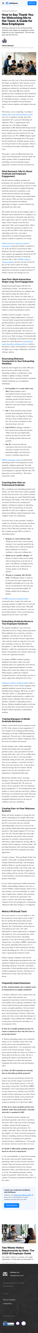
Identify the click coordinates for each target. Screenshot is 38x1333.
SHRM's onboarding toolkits (11, 460)
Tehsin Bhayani (8, 46)
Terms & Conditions (9, 1300)
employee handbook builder (22, 1195)
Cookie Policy (7, 1303)
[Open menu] (3, 3)
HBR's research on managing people (16, 598)
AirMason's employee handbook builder (15, 683)
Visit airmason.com (11, 1205)
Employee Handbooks (9, 11)
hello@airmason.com (17, 1275)
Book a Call (32, 3)
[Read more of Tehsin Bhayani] (4, 40)
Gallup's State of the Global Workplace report (17, 114)
